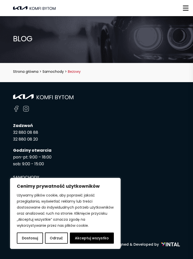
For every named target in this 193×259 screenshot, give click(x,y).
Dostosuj (30, 238)
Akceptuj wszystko (92, 238)
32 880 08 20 (25, 139)
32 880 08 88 (25, 132)
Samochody (26, 177)
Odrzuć (56, 238)
